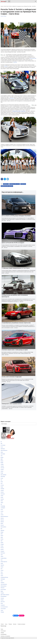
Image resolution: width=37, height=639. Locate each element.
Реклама (10, 624)
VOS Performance (4, 584)
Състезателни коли (4, 606)
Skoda (2, 563)
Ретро (2, 603)
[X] (5, 179)
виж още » (9, 220)
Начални (2, 16)
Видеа (2, 591)
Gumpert (2, 490)
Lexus (2, 509)
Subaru (2, 566)
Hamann (2, 492)
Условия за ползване (21, 624)
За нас (6, 624)
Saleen (2, 556)
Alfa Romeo (3, 448)
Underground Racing (4, 577)
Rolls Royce (12, 98)
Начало (2, 6)
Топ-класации (3, 608)
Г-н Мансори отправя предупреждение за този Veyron (16, 268)
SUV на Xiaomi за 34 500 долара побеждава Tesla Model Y (16, 215)
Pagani (2, 542)
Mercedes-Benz (3, 526)
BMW (2, 459)
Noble (2, 537)
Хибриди (2, 632)
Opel (1, 540)
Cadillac (2, 464)
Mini (1, 528)
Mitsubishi (2, 530)
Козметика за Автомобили (5, 636)
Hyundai (2, 499)
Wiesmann (2, 587)
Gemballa (2, 488)
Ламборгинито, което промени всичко (12, 403)
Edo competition (3, 474)
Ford (1, 483)
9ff (1, 441)
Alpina (2, 452)
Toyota (2, 575)
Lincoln (2, 511)
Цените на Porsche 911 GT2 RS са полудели (13, 242)
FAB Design (3, 476)
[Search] (35, 1)
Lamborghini (3, 507)
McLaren (2, 525)
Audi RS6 (15, 62)
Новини (5, 16)
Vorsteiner (2, 582)
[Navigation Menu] (9, 1)
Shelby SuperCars (4, 561)
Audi (1, 455)
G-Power (2, 485)
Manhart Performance (4, 516)
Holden (2, 495)
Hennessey (3, 493)
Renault (2, 549)
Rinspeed (2, 551)
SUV (1, 568)
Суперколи (3, 605)
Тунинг (2, 610)
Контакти (14, 624)
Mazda (2, 523)
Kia (1, 504)
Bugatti (2, 462)
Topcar (2, 573)
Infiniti (2, 500)
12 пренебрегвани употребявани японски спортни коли (16, 322)
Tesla (2, 572)
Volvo (2, 580)
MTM (1, 533)
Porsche (2, 547)
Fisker (2, 481)
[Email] (8, 179)
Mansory (2, 518)
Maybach (2, 521)
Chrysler (2, 469)
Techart (2, 570)
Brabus (2, 460)
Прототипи (3, 601)
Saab (2, 554)
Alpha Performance (4, 450)
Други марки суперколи (5, 594)
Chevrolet (2, 467)
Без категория (3, 589)
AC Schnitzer (3, 445)
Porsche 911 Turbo (33, 58)
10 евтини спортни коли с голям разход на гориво (15, 349)
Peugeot (2, 544)
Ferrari (2, 478)
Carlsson (2, 466)
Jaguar (2, 502)
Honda (2, 497)
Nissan (2, 535)
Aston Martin (3, 453)
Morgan (2, 532)
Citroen (2, 471)
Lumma (2, 514)
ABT (1, 443)
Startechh (2, 565)
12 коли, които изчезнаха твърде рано (11, 376)
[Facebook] (2, 179)
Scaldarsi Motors (3, 558)
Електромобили (3, 596)
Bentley (2, 457)
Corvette (5, 66)
